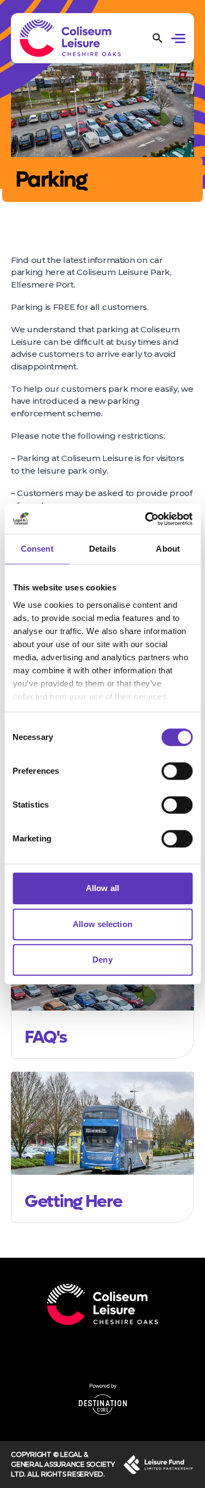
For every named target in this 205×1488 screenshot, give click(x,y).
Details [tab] (102, 548)
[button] (180, 39)
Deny (102, 959)
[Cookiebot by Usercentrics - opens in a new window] (145, 519)
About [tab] (168, 548)
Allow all (102, 888)
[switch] (176, 771)
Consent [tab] (37, 548)
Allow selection (102, 924)
